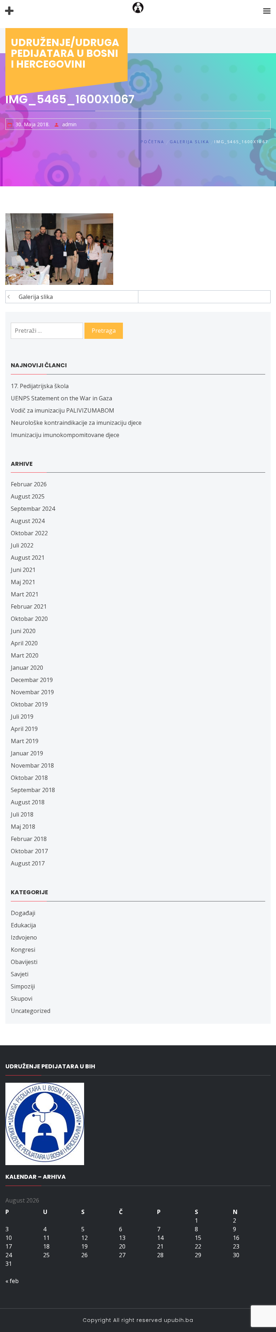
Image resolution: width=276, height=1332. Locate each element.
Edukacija (23, 925)
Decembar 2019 (32, 680)
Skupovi (21, 999)
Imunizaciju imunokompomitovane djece (65, 435)
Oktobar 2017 (29, 851)
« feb (12, 1281)
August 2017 (28, 863)
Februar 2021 (29, 606)
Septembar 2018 (33, 790)
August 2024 (28, 521)
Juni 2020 (23, 631)
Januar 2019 (27, 753)
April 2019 (24, 729)
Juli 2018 (22, 814)
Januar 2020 (27, 668)
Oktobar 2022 (29, 533)
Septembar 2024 (33, 509)
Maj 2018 (23, 827)
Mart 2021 (24, 594)
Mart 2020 (24, 655)
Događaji (23, 913)
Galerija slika (36, 297)
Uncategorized (30, 1011)
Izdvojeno (24, 937)
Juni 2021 (23, 570)
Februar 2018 (29, 839)
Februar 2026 (29, 484)
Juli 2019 (22, 716)
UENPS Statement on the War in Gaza (61, 398)
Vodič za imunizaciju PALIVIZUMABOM (62, 410)
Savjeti (19, 974)
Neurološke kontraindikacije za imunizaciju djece (76, 423)
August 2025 (28, 496)
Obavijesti (24, 962)
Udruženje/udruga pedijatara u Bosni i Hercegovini (65, 53)
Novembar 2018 (32, 765)
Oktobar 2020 (29, 619)
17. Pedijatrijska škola (40, 386)
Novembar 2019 (32, 692)
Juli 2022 (22, 545)
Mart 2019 (24, 741)
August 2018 (28, 802)
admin (69, 124)
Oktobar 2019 (29, 704)
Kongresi (23, 950)
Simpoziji (23, 986)
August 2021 (28, 558)
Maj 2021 (23, 582)
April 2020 (24, 643)
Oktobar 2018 (29, 778)
